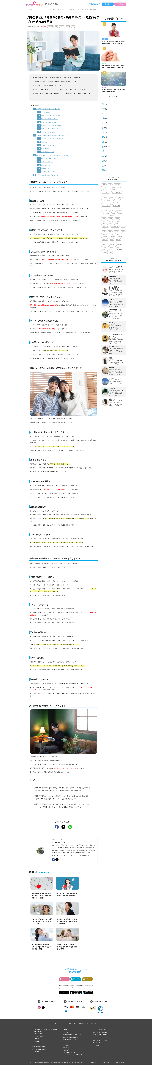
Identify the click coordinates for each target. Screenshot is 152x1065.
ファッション (117, 205)
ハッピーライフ (47, 9)
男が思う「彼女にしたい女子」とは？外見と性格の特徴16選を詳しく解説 (67, 947)
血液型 (111, 247)
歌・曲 (116, 231)
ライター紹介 (94, 1023)
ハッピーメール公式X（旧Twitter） (101, 1029)
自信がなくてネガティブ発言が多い (50, 125)
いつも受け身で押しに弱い (47, 122)
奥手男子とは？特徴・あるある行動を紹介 (47, 109)
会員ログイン (35, 1051)
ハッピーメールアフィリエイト (100, 1040)
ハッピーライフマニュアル (81, 1023)
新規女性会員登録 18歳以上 (39, 1046)
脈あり (112, 244)
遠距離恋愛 (119, 249)
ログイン (88, 979)
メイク (113, 208)
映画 (110, 231)
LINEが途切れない (45, 142)
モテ (57, 26)
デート (121, 197)
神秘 (104, 87)
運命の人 (111, 249)
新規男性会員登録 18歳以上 (39, 1049)
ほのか (113, 189)
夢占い (117, 218)
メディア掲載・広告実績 (69, 1052)
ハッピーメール (114, 202)
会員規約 (65, 1029)
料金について (35, 1038)
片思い (106, 151)
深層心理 (107, 147)
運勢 (104, 249)
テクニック (50, 26)
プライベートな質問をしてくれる (49, 145)
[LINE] (70, 827)
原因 (104, 218)
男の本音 (113, 236)
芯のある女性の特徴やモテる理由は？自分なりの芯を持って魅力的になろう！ (42, 921)
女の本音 (111, 221)
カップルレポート (67, 1045)
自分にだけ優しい (44, 148)
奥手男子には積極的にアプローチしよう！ (47, 175)
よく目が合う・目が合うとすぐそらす (50, 138)
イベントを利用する (45, 162)
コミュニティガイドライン (69, 1039)
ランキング (119, 210)
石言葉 (118, 239)
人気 (114, 213)
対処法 (68, 26)
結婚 (116, 242)
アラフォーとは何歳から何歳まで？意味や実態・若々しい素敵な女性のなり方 (67, 921)
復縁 (117, 223)
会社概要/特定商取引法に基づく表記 (72, 1034)
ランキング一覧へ (114, 97)
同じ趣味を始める (44, 165)
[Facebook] (57, 827)
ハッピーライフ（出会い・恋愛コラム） (72, 1055)
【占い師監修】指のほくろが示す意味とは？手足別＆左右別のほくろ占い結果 (113, 66)
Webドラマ (117, 184)
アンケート (108, 104)
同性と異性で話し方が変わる (48, 119)
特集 (105, 161)
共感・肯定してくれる (46, 152)
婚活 (105, 128)
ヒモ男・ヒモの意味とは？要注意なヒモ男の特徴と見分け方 (67, 895)
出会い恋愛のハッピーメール (33, 9)
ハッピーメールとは (37, 1034)
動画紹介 (112, 215)
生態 (73, 26)
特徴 (105, 156)
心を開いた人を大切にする (47, 132)
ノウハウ (105, 202)
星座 (104, 231)
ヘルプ (34, 1054)
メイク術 (121, 208)
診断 (104, 63)
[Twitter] (63, 827)
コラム (106, 109)
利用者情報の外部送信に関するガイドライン (74, 1037)
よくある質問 (35, 1041)
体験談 (120, 213)
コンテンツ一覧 (96, 1042)
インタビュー (106, 192)
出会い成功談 (66, 1047)
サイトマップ (96, 1045)
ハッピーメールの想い (37, 1036)
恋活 (54, 9)
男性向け (105, 239)
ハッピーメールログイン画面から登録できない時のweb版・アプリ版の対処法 (114, 42)
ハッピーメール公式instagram (100, 1032)
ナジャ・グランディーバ (108, 200)
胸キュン (105, 244)
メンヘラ (105, 210)
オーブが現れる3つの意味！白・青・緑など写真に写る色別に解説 (113, 90)
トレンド (107, 113)
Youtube (105, 187)
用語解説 (105, 236)
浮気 (123, 231)
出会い (104, 39)
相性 (112, 239)
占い (119, 215)
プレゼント (105, 208)
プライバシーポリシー (68, 1032)
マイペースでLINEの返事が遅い (48, 128)
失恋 (105, 123)
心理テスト (105, 226)
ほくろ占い (105, 189)
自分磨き (120, 244)
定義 (105, 132)
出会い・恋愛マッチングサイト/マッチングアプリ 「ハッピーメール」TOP (44, 1030)
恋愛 (105, 137)
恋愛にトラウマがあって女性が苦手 (50, 115)
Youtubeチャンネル (115, 187)
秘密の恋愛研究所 (107, 242)
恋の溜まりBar (115, 226)
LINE (104, 184)
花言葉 (104, 247)
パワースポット (106, 205)
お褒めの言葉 (66, 1050)
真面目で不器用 (44, 112)
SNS (110, 184)
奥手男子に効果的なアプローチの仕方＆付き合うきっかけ (51, 155)
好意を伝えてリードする (46, 171)
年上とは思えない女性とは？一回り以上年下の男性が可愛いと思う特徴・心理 (42, 947)
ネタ (119, 200)
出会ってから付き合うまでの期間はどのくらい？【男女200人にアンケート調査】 (42, 896)
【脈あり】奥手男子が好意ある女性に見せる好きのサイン (51, 135)
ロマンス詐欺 (106, 213)
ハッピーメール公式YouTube (100, 1034)
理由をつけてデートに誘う (47, 158)
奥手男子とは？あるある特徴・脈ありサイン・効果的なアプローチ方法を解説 (77, 9)
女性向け (62, 26)
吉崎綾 (110, 218)
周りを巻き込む (44, 168)
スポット (105, 197)
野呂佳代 (105, 252)
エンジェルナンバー (117, 192)
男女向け (121, 236)
